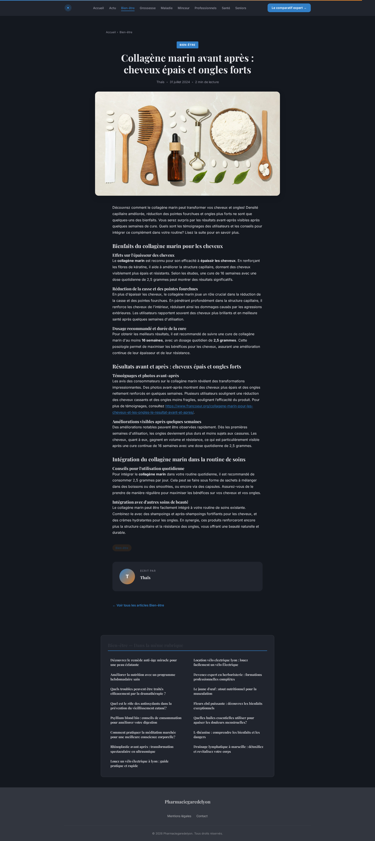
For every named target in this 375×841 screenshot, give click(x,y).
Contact (202, 816)
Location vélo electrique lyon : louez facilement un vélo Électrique (221, 662)
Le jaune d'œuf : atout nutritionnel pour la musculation (225, 691)
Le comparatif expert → (289, 8)
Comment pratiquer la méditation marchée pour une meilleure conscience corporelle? (143, 734)
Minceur (183, 8)
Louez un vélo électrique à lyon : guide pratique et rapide (139, 763)
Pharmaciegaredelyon (188, 801)
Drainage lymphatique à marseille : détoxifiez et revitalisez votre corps (228, 748)
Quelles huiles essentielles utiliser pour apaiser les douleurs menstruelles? (224, 720)
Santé (226, 8)
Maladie (167, 8)
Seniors (240, 8)
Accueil (98, 8)
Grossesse (148, 8)
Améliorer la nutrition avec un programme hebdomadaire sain (142, 676)
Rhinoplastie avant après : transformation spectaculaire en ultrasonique (141, 748)
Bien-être (128, 8)
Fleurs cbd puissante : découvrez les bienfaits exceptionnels (228, 705)
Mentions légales (179, 816)
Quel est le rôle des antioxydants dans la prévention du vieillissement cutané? (141, 705)
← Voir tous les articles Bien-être (138, 605)
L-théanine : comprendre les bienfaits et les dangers (227, 734)
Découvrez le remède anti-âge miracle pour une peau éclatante (143, 662)
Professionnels (206, 8)
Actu (112, 8)
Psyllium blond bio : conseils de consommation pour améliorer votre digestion (145, 720)
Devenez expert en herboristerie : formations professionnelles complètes (228, 676)
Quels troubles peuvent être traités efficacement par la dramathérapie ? (138, 691)
